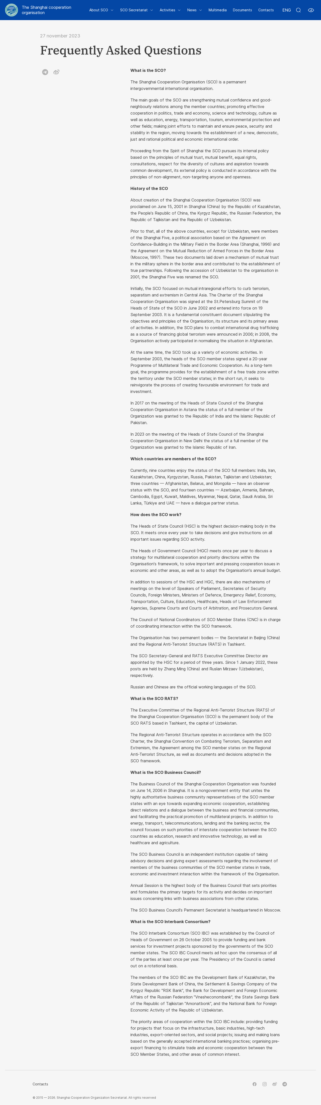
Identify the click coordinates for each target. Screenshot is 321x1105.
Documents (242, 10)
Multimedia (218, 10)
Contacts (266, 10)
